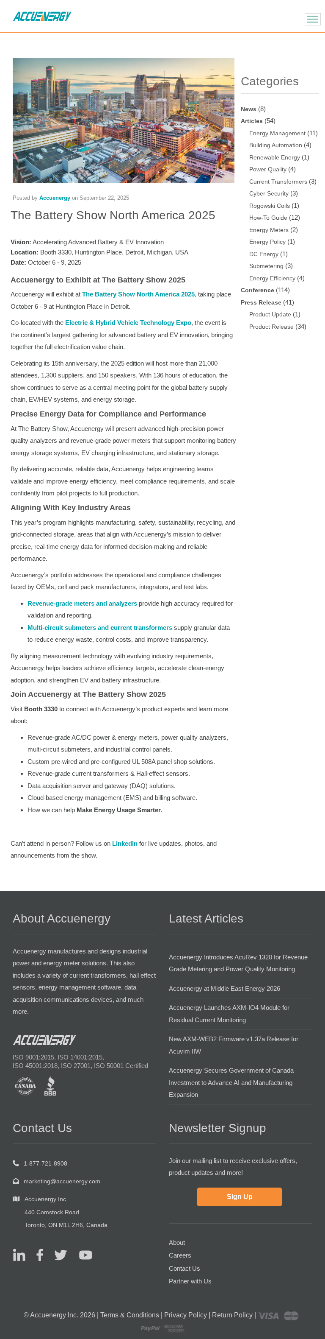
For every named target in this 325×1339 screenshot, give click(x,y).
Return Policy (232, 1315)
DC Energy (263, 254)
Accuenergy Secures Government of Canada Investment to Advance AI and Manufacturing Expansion (231, 1082)
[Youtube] (80, 1254)
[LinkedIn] (19, 1254)
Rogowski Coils (269, 205)
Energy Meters (269, 229)
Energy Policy (267, 241)
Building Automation (275, 145)
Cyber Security (269, 193)
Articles (252, 120)
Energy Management (277, 133)
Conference (257, 290)
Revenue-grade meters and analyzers (82, 603)
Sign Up (240, 1196)
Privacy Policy (185, 1315)
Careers (180, 1255)
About (177, 1242)
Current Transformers (278, 181)
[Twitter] (57, 1254)
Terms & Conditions (129, 1315)
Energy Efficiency (272, 278)
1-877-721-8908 (45, 1163)
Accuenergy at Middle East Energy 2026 (224, 988)
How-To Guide (268, 217)
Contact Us (184, 1268)
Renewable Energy (274, 157)
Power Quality (267, 169)
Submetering (266, 266)
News (248, 109)
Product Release (271, 326)
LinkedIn (125, 843)
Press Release (261, 302)
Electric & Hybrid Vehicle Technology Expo (128, 322)
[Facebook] (36, 1254)
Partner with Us (190, 1281)
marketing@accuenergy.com (62, 1181)
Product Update (270, 314)
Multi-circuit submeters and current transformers (100, 627)
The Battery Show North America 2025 (138, 294)
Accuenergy (54, 198)
